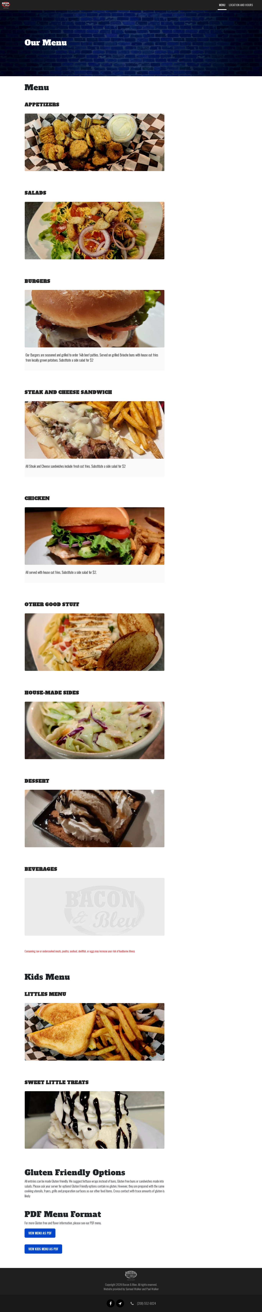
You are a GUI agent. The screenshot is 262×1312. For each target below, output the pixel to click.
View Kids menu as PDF (43, 1249)
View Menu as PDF (40, 1233)
